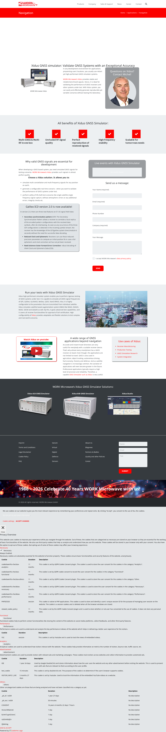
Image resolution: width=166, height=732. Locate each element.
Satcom (55, 443)
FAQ (20, 461)
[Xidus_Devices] (38, 78)
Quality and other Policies (95, 456)
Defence (55, 456)
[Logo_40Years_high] (28, 4)
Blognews (89, 447)
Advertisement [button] (5, 649)
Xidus (34, 315)
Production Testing (124, 350)
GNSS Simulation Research (127, 353)
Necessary (7, 550)
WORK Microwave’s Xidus (72, 79)
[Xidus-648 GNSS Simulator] (80, 408)
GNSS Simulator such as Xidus (80, 375)
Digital (54, 452)
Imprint (21, 443)
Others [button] (2, 682)
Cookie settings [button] (8, 521)
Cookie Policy (23, 456)
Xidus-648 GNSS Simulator (83, 393)
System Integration (124, 357)
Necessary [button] (4, 548)
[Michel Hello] (122, 91)
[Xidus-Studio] (124, 405)
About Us (88, 443)
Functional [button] (4, 615)
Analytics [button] (3, 641)
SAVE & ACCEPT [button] (6, 728)
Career (87, 461)
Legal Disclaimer (25, 452)
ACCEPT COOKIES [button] (22, 521)
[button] (85, 4)
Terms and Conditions (27, 447)
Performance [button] (5, 624)
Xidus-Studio (127, 393)
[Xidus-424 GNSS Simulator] (36, 406)
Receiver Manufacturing (126, 346)
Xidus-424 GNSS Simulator (38, 393)
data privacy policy (124, 258)
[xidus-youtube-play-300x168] (36, 351)
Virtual (54, 447)
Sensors (55, 461)
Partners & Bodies (92, 452)
